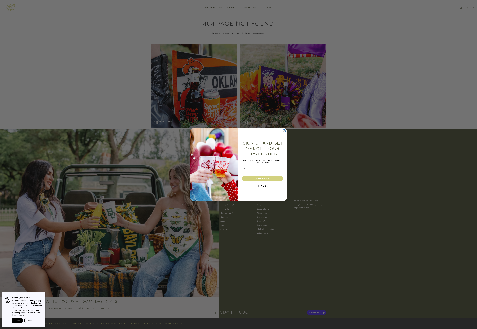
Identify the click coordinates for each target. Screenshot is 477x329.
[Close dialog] (284, 130)
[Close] (43, 294)
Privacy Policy (22, 315)
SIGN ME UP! (262, 178)
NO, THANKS (263, 186)
